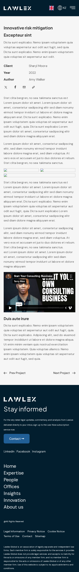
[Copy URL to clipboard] (33, 87)
